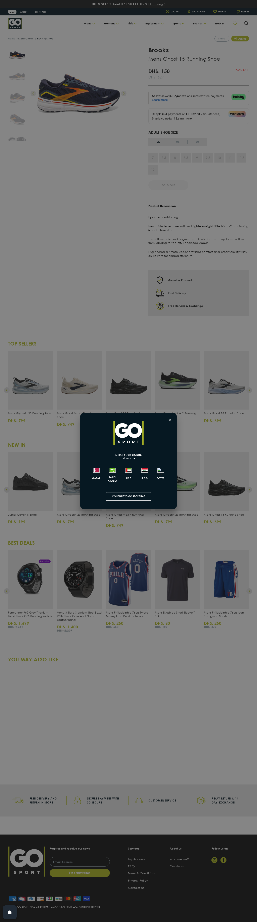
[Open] (10, 912)
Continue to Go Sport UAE (128, 496)
